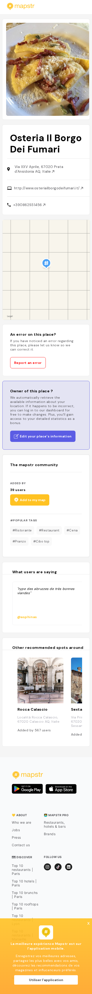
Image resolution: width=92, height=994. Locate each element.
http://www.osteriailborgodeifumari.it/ (47, 188)
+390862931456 (28, 205)
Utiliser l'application (46, 980)
